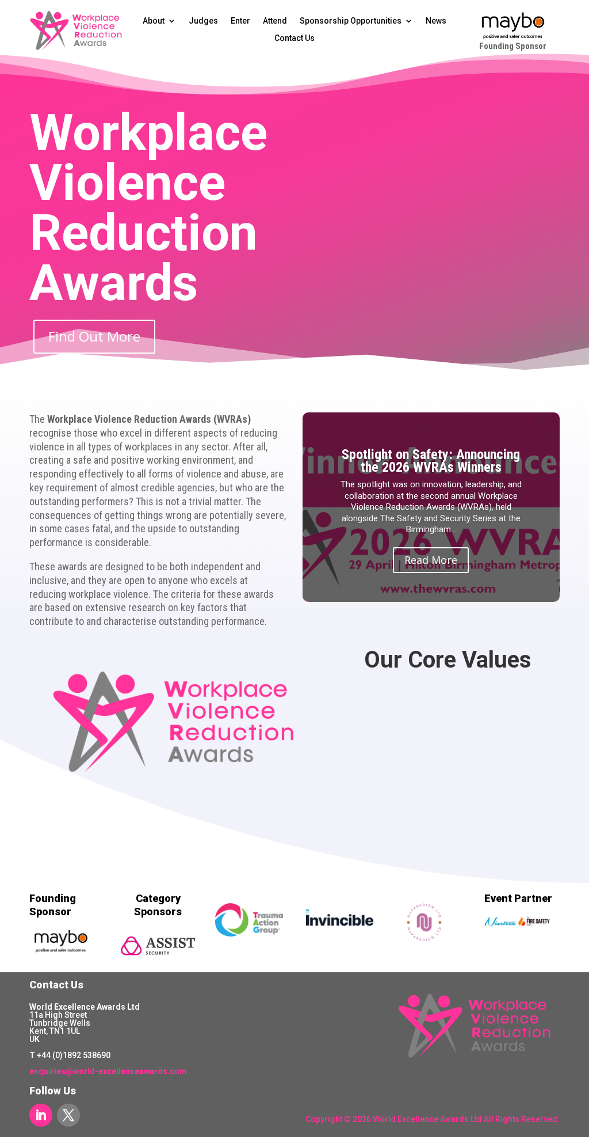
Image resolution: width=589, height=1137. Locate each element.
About (154, 21)
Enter (240, 21)
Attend (275, 21)
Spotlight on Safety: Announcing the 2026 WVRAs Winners (431, 460)
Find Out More (94, 336)
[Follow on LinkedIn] (40, 1115)
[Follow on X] (68, 1115)
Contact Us (294, 38)
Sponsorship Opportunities (350, 21)
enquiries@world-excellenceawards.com (108, 1071)
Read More (430, 560)
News (436, 21)
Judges (203, 21)
